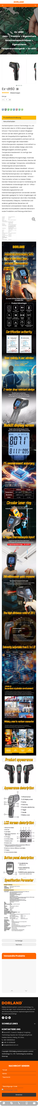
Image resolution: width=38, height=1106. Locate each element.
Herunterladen (9, 121)
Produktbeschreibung (12, 117)
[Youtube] (9, 1017)
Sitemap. (5, 1056)
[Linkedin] (6, 1017)
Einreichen (19, 1095)
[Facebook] (3, 1017)
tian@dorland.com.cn (11, 1045)
